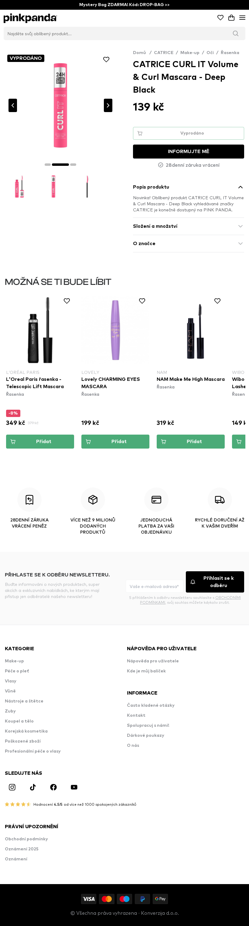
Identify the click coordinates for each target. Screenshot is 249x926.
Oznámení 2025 (22, 849)
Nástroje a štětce (24, 701)
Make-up (190, 53)
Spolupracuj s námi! (148, 725)
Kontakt (136, 715)
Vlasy (10, 681)
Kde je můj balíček (146, 671)
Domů (142, 53)
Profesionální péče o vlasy (33, 751)
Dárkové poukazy (145, 735)
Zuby (10, 711)
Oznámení (16, 859)
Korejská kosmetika (26, 731)
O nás (133, 745)
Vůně (10, 691)
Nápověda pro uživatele (153, 661)
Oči (210, 53)
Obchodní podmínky (26, 839)
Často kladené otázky (151, 705)
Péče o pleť (17, 671)
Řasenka (230, 53)
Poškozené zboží (23, 741)
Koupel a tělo (19, 721)
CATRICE (163, 53)
